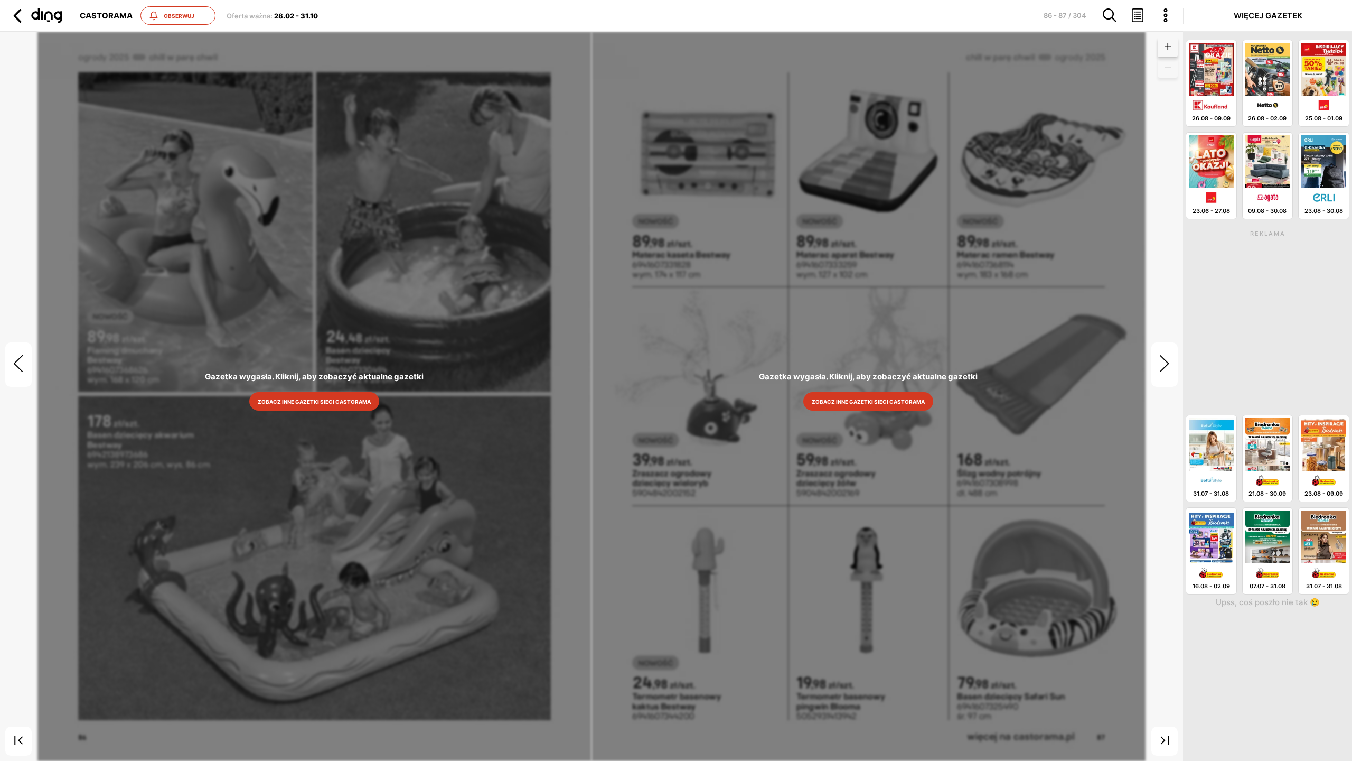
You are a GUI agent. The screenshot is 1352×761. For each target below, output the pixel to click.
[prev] (18, 364)
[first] (18, 741)
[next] (1164, 364)
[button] (36, 15)
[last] (1164, 741)
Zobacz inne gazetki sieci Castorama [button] (314, 401)
